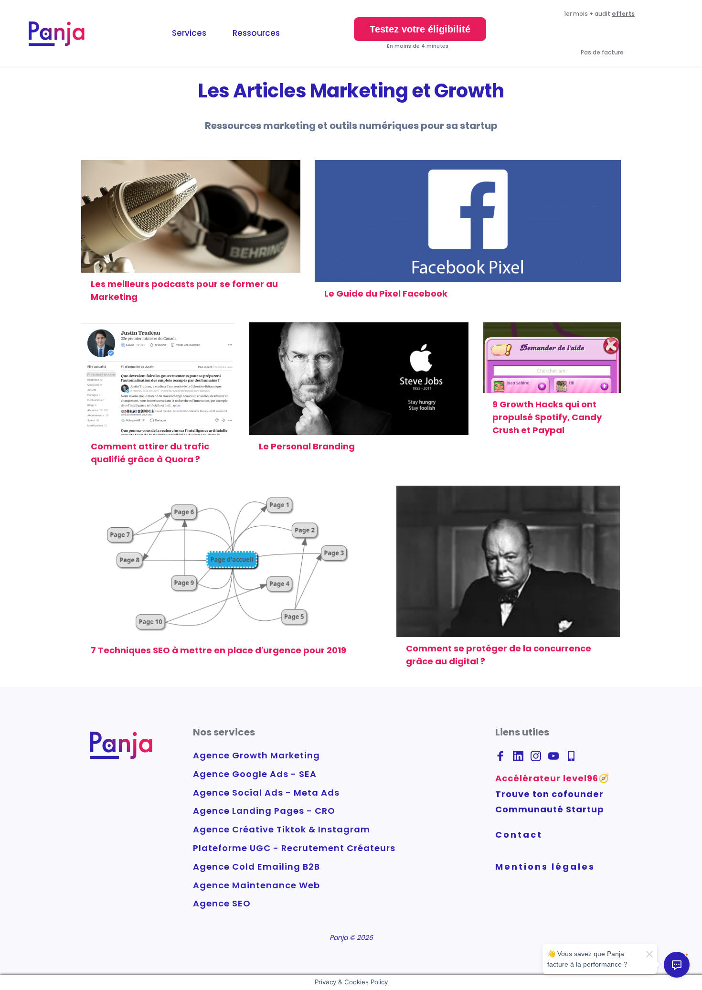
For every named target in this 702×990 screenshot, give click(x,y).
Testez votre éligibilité (420, 29)
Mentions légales (545, 867)
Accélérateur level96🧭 (552, 778)
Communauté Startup (549, 809)
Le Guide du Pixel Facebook (386, 293)
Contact (518, 835)
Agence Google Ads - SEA (255, 774)
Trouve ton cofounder (549, 794)
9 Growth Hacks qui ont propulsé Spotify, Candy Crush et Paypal (547, 417)
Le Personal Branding (307, 446)
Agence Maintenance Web (256, 885)
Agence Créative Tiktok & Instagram (281, 829)
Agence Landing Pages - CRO (264, 811)
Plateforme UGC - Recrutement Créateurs (294, 848)
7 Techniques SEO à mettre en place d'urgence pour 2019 (219, 650)
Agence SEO (222, 903)
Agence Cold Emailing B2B (256, 867)
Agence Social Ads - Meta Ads (266, 792)
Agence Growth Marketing (256, 755)
